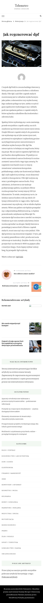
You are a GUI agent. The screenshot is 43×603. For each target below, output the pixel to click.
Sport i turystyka (10, 542)
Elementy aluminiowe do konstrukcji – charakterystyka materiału (17, 417)
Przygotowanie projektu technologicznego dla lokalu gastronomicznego (20, 425)
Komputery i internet (11, 485)
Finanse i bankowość (11, 473)
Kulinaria (6, 496)
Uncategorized (9, 554)
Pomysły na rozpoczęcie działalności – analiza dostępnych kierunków (20, 410)
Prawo (4, 531)
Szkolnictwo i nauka (11, 548)
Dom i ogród (7, 462)
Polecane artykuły (9, 577)
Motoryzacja (8, 519)
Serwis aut (6, 306)
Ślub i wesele (8, 536)
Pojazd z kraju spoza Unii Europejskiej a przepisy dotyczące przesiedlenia (12, 343)
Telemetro (21, 5)
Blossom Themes (17, 595)
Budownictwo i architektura (15, 456)
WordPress (13, 598)
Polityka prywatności (26, 598)
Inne (4, 479)
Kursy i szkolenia (10, 502)
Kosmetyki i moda (10, 490)
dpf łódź (19, 257)
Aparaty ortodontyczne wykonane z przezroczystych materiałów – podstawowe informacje (19, 401)
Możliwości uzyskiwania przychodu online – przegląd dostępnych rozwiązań (19, 433)
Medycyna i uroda (10, 513)
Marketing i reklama (11, 508)
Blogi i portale (8, 450)
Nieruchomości (9, 525)
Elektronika (7, 467)
